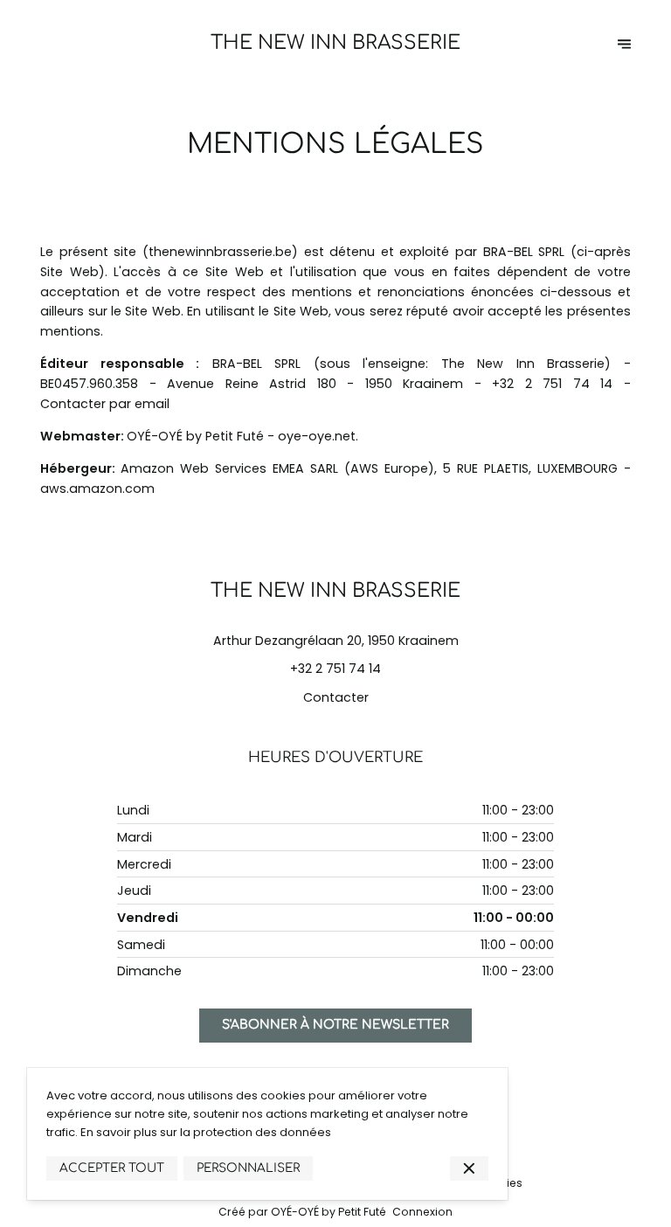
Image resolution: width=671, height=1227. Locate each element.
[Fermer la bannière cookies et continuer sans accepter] (469, 1169)
